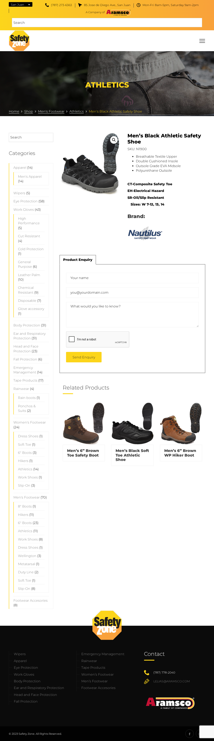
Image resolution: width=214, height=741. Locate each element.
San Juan (17, 4)
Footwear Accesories (30, 601)
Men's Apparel (30, 177)
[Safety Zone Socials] (189, 734)
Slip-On (24, 485)
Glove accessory (31, 309)
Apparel (19, 168)
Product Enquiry (77, 260)
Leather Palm (29, 275)
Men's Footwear (26, 497)
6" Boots (25, 453)
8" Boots (25, 506)
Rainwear (21, 389)
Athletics (25, 469)
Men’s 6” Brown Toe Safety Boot (83, 453)
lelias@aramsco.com (171, 681)
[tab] (78, 259)
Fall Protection (25, 359)
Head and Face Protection (35, 695)
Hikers (23, 461)
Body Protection (26, 325)
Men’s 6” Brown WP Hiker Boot (180, 453)
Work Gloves (23, 210)
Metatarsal (26, 564)
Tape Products (25, 380)
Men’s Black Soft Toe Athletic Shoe (132, 455)
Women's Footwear (29, 422)
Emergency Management (102, 654)
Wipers (19, 193)
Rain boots (27, 398)
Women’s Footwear (97, 674)
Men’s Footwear (94, 681)
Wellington (27, 556)
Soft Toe (24, 445)
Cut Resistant (29, 236)
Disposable (27, 301)
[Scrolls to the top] (204, 731)
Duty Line (26, 572)
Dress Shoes (28, 436)
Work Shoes (28, 477)
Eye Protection (25, 201)
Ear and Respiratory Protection (39, 688)
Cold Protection (31, 249)
